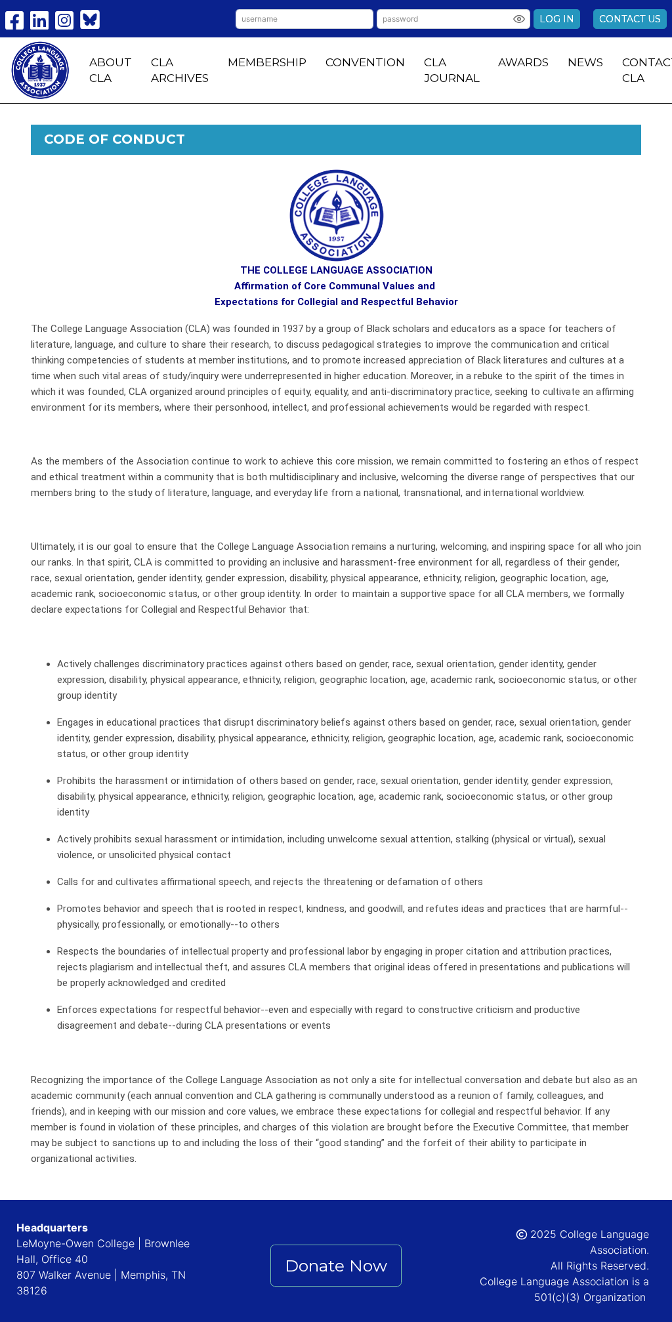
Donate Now (336, 1265)
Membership (267, 62)
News (585, 62)
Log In (556, 19)
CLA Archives (180, 70)
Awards (523, 62)
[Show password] (519, 19)
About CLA (110, 70)
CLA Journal (452, 70)
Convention (365, 62)
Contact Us (630, 19)
